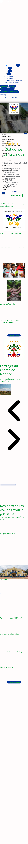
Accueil (4, 134)
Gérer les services (8, 78)
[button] (14, 25)
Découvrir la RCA (6, 136)
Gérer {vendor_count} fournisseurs (13, 80)
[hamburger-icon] (25, 133)
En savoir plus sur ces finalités (11, 82)
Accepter (4, 86)
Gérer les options (8, 76)
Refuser (12, 86)
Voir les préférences (7, 89)
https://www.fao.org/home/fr (8, 485)
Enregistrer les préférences (9, 91)
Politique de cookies (9, 96)
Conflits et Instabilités (8, 139)
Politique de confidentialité (11, 98)
